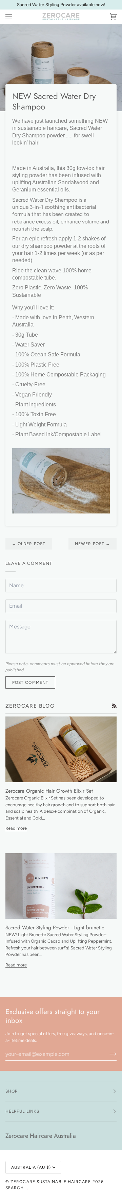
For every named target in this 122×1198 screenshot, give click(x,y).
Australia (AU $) (31, 1167)
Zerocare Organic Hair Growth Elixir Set (49, 791)
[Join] (108, 1053)
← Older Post (28, 543)
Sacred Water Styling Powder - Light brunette (54, 927)
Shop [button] (11, 1091)
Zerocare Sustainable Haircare (51, 1181)
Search (14, 1187)
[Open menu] (15, 17)
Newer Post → (92, 543)
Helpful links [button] (22, 1111)
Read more (16, 828)
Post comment (30, 682)
